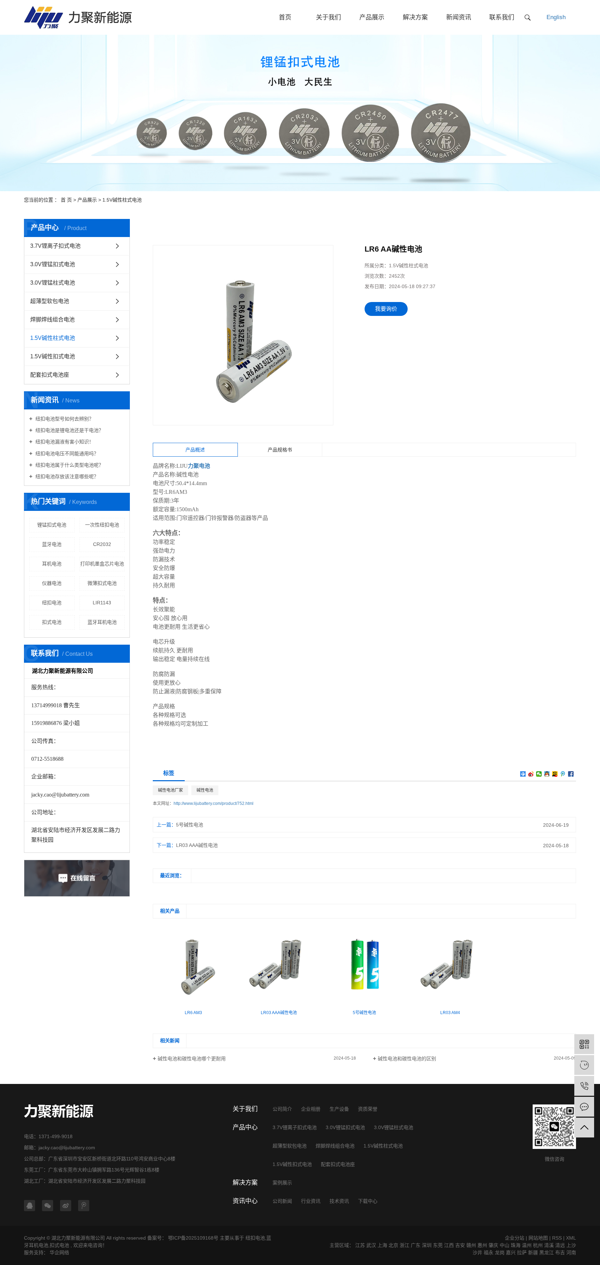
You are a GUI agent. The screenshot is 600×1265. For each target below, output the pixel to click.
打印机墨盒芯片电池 (102, 563)
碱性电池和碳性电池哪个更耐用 (192, 1058)
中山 (504, 1245)
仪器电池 (51, 583)
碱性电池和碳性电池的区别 (407, 1058)
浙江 (404, 1245)
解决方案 (415, 17)
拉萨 (522, 1252)
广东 (415, 1245)
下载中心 (367, 1201)
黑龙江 (546, 1252)
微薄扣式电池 (102, 583)
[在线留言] (584, 1107)
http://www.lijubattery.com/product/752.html (213, 803)
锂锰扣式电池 (51, 525)
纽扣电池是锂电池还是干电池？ (68, 430)
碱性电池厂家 (170, 790)
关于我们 (328, 17)
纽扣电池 (51, 602)
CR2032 (102, 544)
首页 (285, 17)
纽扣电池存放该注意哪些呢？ (66, 476)
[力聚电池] (584, 1065)
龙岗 (500, 1252)
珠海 (515, 1245)
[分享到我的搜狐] (555, 774)
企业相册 (310, 1109)
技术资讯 (339, 1201)
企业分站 (514, 1238)
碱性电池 (205, 790)
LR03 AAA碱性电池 (197, 845)
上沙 (571, 1245)
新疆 (533, 1252)
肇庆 (493, 1245)
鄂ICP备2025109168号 (193, 1238)
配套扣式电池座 (49, 375)
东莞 (438, 1245)
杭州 (538, 1245)
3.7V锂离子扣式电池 (55, 246)
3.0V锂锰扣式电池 (52, 264)
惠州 (482, 1245)
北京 (393, 1245)
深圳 (427, 1245)
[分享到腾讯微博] (563, 774)
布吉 (560, 1252)
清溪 (549, 1245)
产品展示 (371, 17)
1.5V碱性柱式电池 (122, 200)
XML (571, 1238)
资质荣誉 (367, 1109)
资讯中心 (245, 1201)
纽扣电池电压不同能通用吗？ (66, 453)
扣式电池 (51, 622)
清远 (560, 1245)
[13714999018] (584, 1086)
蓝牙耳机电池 (102, 622)
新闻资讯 (458, 17)
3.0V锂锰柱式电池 (52, 283)
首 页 (66, 200)
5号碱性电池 (189, 824)
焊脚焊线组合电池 (52, 320)
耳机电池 (51, 563)
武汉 (371, 1245)
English (556, 17)
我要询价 (386, 309)
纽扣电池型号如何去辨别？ (64, 419)
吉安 (460, 1245)
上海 (382, 1245)
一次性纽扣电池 (102, 525)
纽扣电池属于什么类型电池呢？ (68, 465)
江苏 (360, 1245)
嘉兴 (511, 1252)
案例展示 (282, 1182)
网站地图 (538, 1238)
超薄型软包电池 (49, 301)
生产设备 (339, 1109)
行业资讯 (310, 1201)
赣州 (471, 1245)
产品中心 (245, 1127)
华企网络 (58, 1252)
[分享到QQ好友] (547, 774)
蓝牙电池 (51, 544)
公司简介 (282, 1109)
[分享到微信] (539, 774)
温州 (527, 1245)
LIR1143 (102, 602)
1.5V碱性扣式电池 (52, 356)
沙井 (477, 1252)
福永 (488, 1252)
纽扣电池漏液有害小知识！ (64, 441)
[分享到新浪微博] (531, 774)
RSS (557, 1238)
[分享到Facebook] (571, 774)
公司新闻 (282, 1201)
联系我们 (501, 17)
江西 (449, 1245)
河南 (571, 1252)
